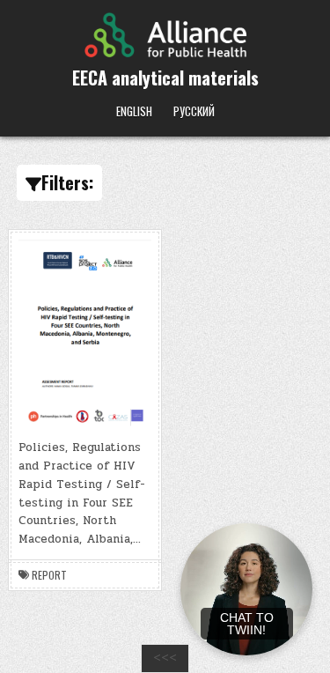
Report (49, 575)
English (134, 111)
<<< (165, 658)
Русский (194, 111)
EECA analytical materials (165, 77)
